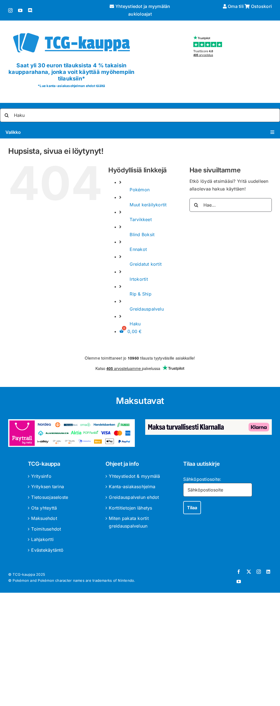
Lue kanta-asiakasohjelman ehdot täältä (72, 86)
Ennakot (138, 249)
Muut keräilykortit (148, 204)
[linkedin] (268, 571)
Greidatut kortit (146, 264)
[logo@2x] (71, 31)
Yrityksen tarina (47, 486)
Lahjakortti (42, 539)
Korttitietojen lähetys (130, 508)
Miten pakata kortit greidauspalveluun (129, 522)
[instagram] (10, 10)
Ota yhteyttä (44, 508)
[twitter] (249, 571)
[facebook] (239, 571)
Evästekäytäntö (47, 550)
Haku (135, 323)
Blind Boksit (142, 234)
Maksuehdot (44, 518)
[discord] (30, 10)
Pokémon (140, 189)
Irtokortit (139, 279)
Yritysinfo (41, 476)
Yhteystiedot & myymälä (134, 476)
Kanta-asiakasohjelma (132, 486)
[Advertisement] (140, 650)
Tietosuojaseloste (49, 497)
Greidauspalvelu (147, 309)
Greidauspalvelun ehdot (134, 497)
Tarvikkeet (140, 219)
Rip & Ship (140, 294)
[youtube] (20, 10)
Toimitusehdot (46, 529)
